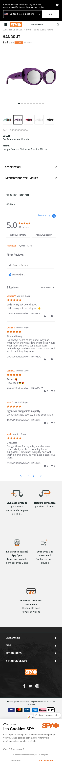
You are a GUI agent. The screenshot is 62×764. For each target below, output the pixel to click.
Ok (50, 14)
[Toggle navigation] (6, 24)
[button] (44, 316)
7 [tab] (37, 103)
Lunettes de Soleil (12, 30)
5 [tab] (31, 103)
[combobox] (47, 287)
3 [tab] (25, 103)
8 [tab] (40, 103)
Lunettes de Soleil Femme (39, 30)
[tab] (18, 234)
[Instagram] (37, 687)
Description (13, 167)
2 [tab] (22, 103)
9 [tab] (43, 103)
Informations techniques (21, 178)
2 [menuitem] (33, 475)
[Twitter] (30, 687)
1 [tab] (19, 103)
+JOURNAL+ (37, 24)
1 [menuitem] (28, 475)
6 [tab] (34, 103)
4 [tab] (28, 103)
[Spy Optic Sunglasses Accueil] (16, 24)
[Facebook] (24, 687)
